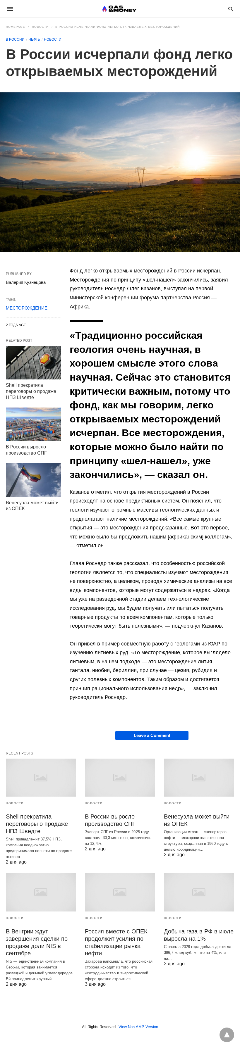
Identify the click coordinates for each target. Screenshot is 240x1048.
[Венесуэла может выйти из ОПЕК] (33, 480)
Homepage (15, 26)
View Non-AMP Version (138, 1027)
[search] (230, 9)
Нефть (34, 39)
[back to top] (227, 1035)
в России (15, 39)
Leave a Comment (152, 735)
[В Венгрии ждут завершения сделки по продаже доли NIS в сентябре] (41, 892)
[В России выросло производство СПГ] (33, 424)
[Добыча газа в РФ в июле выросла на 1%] (199, 892)
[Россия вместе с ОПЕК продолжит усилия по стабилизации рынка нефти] (120, 892)
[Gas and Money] (119, 9)
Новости (40, 26)
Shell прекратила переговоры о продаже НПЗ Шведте (31, 391)
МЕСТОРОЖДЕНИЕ (26, 307)
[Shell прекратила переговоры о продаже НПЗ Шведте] (33, 362)
